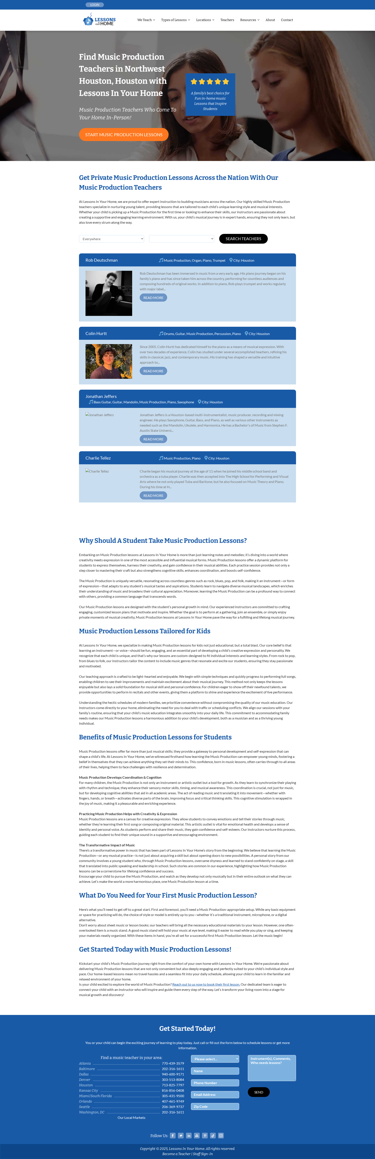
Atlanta (85, 1063)
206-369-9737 (173, 1107)
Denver (84, 1080)
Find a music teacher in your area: (131, 1057)
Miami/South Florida (95, 1096)
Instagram (221, 1135)
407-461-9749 (173, 1101)
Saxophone (185, 402)
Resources (248, 20)
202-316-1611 (173, 1069)
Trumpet (219, 260)
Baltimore (87, 1069)
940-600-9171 (173, 1074)
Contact (287, 20)
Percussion (222, 334)
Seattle (84, 1107)
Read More (153, 297)
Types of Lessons (174, 20)
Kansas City (88, 1090)
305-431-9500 (173, 1096)
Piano (207, 260)
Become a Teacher (176, 1154)
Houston (247, 260)
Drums (169, 334)
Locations (203, 20)
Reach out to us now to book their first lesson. (206, 984)
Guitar (180, 334)
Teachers (227, 20)
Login (94, 5)
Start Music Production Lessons (124, 134)
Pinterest (205, 1135)
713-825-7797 (173, 1085)
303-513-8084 (173, 1079)
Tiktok (213, 1135)
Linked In (189, 1135)
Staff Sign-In (203, 1154)
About (270, 20)
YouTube (197, 1135)
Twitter (181, 1135)
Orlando (85, 1101)
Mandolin (130, 402)
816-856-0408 (173, 1090)
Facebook (173, 1135)
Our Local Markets (131, 1117)
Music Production (177, 260)
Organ (196, 260)
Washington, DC (91, 1112)
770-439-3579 (173, 1063)
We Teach (144, 20)
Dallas (84, 1074)
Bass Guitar (102, 402)
